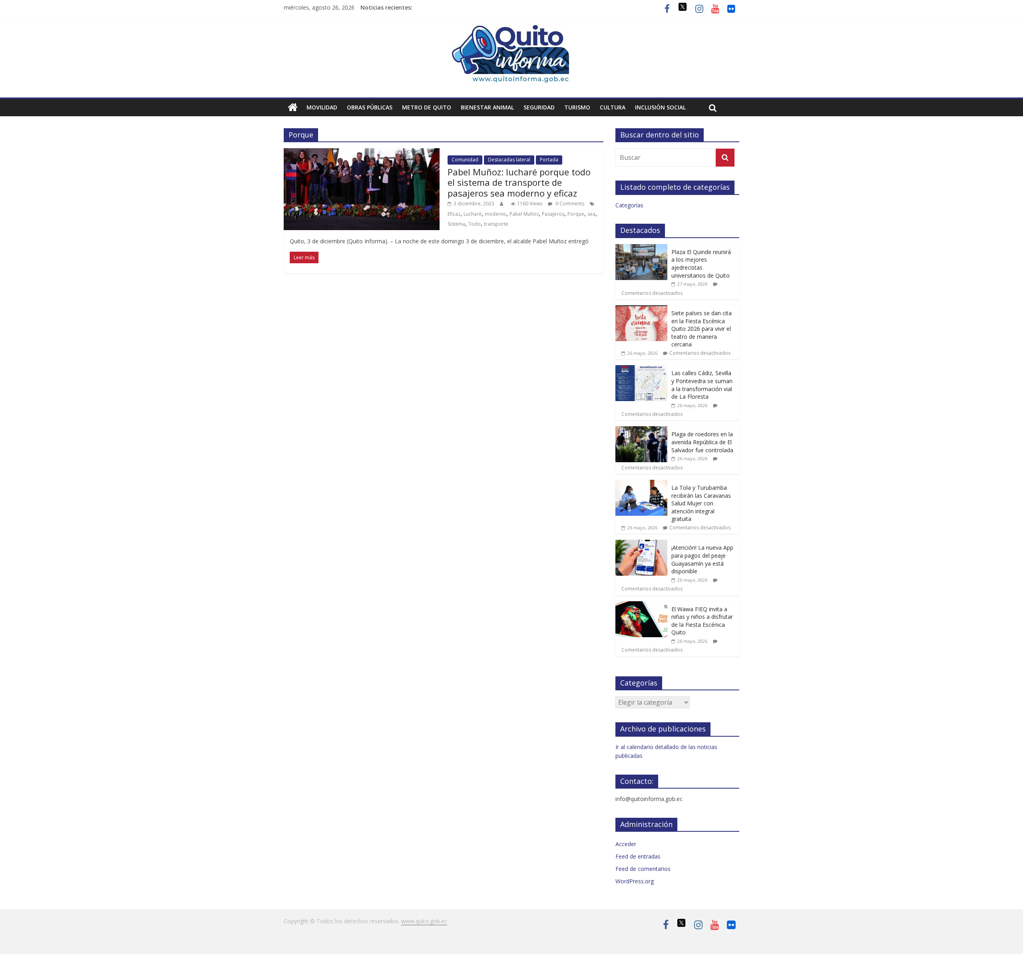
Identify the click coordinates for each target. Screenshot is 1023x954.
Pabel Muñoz (524, 214)
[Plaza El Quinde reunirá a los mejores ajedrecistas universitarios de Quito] (641, 248)
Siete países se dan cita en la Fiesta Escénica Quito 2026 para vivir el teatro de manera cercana (701, 328)
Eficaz (454, 214)
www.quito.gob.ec (424, 921)
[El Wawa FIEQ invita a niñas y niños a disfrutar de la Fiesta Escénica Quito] (641, 605)
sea (591, 214)
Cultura (612, 107)
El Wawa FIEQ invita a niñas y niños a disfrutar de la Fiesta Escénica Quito (702, 620)
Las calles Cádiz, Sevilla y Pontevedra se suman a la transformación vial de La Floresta (701, 384)
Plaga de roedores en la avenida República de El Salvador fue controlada (702, 441)
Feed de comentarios (643, 869)
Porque (575, 214)
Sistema (456, 224)
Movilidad (322, 107)
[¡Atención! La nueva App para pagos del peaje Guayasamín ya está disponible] (641, 544)
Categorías (629, 205)
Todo (474, 224)
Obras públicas (369, 107)
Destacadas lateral (509, 159)
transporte (496, 224)
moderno (495, 214)
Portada (549, 159)
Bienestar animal (487, 107)
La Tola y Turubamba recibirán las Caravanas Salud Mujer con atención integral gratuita (701, 503)
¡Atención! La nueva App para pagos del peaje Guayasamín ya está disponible (702, 559)
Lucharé (473, 214)
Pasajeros (553, 214)
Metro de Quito (426, 107)
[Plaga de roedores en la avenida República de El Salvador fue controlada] (641, 430)
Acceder (625, 844)
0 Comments (569, 203)
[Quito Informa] (511, 28)
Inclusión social (660, 107)
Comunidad (465, 159)
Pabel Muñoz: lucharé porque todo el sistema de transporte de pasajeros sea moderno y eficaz (519, 182)
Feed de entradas (638, 856)
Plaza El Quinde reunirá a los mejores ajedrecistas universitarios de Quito (701, 263)
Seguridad (539, 107)
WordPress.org (634, 881)
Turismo (577, 107)
